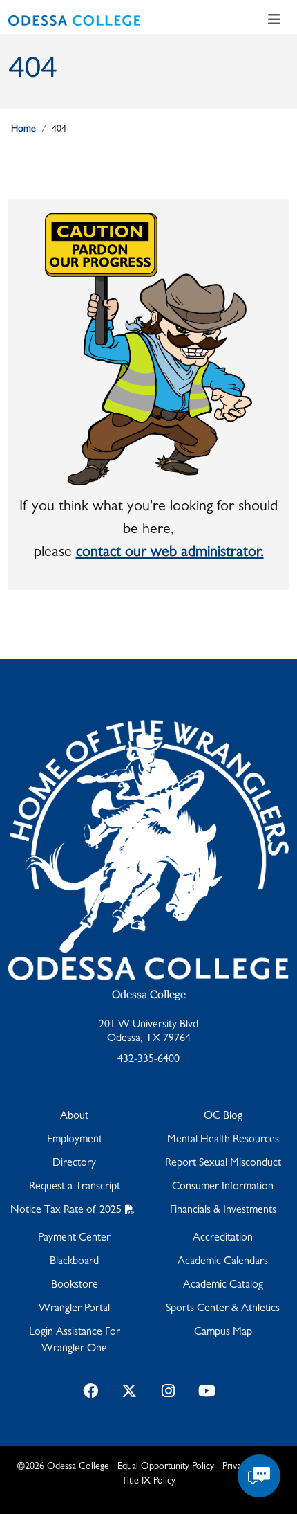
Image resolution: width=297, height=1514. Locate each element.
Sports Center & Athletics (223, 1309)
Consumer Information (223, 1187)
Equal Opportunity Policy (165, 1467)
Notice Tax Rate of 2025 (66, 1210)
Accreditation (223, 1238)
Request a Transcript (74, 1187)
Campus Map (223, 1332)
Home (23, 129)
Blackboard (74, 1262)
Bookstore (74, 1285)
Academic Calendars (223, 1262)
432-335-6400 (148, 1059)
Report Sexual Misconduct (223, 1163)
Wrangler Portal (74, 1309)
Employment (74, 1140)
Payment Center (74, 1238)
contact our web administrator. (170, 553)
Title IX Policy (148, 1481)
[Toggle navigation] (274, 20)
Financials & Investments (223, 1210)
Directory (74, 1163)
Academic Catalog (223, 1285)
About (74, 1116)
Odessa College (149, 995)
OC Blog (223, 1116)
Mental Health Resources (223, 1140)
